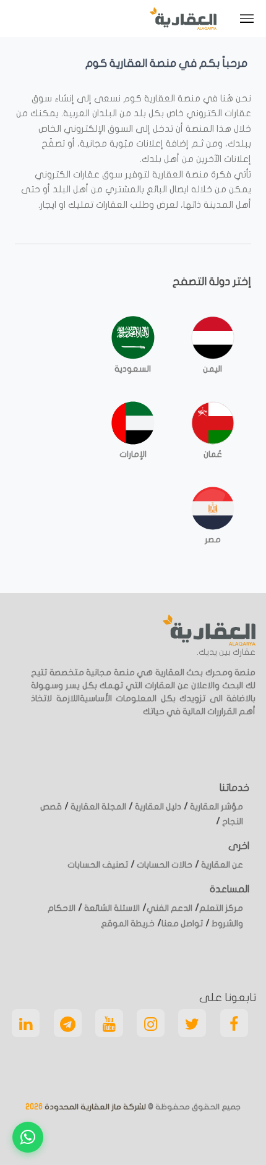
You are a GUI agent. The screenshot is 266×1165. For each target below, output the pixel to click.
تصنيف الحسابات (97, 864)
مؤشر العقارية (215, 806)
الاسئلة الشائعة (111, 908)
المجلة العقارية (97, 806)
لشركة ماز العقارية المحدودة (94, 1107)
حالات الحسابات (163, 864)
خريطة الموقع (128, 923)
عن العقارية (221, 864)
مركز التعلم (221, 908)
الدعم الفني (169, 908)
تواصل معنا (182, 923)
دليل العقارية (157, 806)
